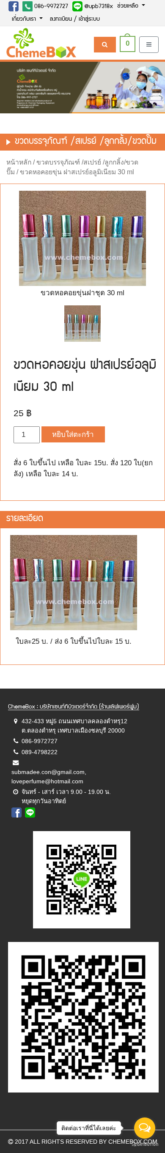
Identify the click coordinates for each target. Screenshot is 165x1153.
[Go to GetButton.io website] (144, 1144)
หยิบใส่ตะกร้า (73, 435)
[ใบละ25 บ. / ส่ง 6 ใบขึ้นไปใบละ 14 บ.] (82, 323)
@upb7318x (97, 6)
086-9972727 (50, 6)
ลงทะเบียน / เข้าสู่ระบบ (75, 19)
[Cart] (105, 44)
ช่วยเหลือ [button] (128, 6)
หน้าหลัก (18, 162)
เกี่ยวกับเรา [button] (25, 19)
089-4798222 (40, 752)
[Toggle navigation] (149, 44)
